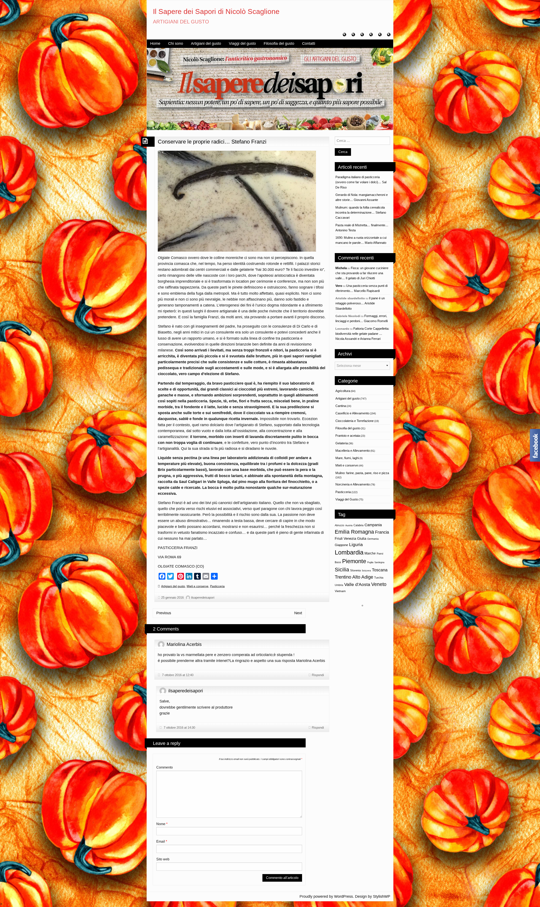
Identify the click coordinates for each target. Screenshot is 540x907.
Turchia (378, 577)
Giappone (341, 545)
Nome (161, 824)
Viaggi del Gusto (346, 499)
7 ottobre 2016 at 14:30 (179, 727)
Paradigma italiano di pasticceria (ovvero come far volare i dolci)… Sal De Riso (360, 182)
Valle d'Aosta (357, 584)
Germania (373, 538)
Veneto (378, 584)
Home (155, 43)
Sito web (162, 859)
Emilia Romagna (354, 532)
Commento (164, 767)
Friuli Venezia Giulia (350, 539)
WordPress (343, 896)
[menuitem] (155, 43)
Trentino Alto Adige (354, 577)
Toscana (379, 569)
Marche (370, 553)
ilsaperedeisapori (202, 597)
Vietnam (340, 591)
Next (298, 613)
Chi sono (175, 43)
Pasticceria (217, 586)
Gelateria (341, 443)
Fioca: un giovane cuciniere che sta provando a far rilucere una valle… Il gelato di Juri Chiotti (361, 273)
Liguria (356, 544)
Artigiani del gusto (206, 43)
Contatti (308, 43)
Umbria (339, 585)
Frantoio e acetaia (347, 435)
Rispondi (318, 675)
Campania (373, 525)
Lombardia (349, 552)
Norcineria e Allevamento (352, 484)
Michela (341, 268)
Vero (338, 285)
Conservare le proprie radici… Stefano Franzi (212, 142)
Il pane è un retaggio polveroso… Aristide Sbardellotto (360, 303)
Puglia (370, 562)
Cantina (340, 406)
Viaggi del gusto (242, 43)
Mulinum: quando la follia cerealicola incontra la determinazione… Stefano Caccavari (360, 213)
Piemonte (354, 561)
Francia (382, 532)
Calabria (358, 525)
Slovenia (355, 570)
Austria (348, 525)
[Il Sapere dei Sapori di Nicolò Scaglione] (270, 89)
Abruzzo (339, 525)
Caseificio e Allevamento (352, 413)
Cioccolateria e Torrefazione (354, 421)
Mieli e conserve (197, 586)
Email (161, 841)
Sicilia (342, 569)
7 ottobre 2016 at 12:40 (177, 675)
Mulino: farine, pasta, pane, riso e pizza (362, 473)
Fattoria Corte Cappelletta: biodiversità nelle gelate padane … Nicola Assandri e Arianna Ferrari (362, 334)
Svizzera (366, 570)
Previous (163, 613)
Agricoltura (342, 391)
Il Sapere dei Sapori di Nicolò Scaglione (216, 11)
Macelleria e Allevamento (352, 450)
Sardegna (379, 562)
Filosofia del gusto (279, 43)
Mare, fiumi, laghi (347, 458)
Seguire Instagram (365, 613)
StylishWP (381, 896)
